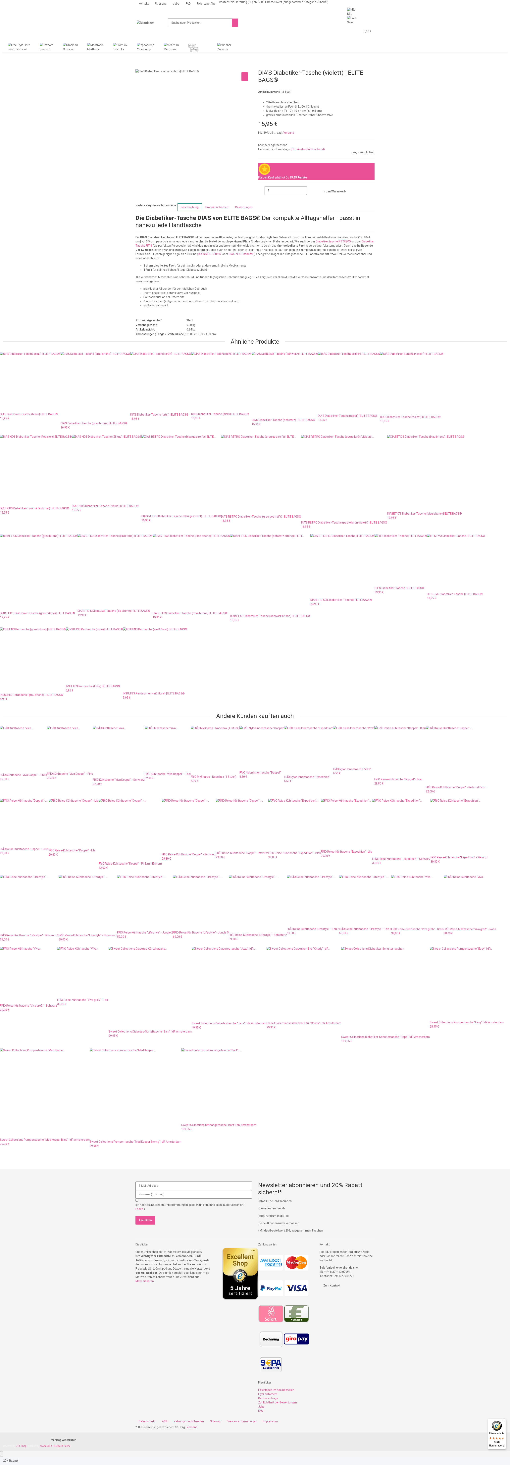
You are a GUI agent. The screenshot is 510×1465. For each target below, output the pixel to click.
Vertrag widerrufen (63, 1439)
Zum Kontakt (331, 1285)
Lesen (139, 1209)
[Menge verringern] (261, 190)
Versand (288, 132)
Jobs (176, 3)
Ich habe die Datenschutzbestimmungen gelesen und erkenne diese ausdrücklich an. (190, 1207)
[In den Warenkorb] (138, 67)
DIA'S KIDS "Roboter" (241, 254)
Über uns (161, 3)
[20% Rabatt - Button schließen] (25, 1460)
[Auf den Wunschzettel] (244, 76)
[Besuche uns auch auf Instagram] (323, 1301)
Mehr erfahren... (145, 1281)
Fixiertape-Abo (206, 3)
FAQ (188, 3)
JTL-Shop (21, 1446)
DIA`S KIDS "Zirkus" (210, 254)
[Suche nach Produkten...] (235, 23)
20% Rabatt (10, 1460)
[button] (350, 31)
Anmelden (145, 1220)
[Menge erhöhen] (310, 190)
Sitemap (215, 1421)
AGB (164, 1421)
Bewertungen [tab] (244, 207)
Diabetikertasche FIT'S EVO (333, 241)
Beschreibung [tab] (190, 207)
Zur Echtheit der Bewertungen (277, 1402)
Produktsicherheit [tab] (217, 207)
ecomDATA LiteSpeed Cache (55, 1446)
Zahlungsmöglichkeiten (189, 1421)
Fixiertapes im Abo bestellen (276, 1389)
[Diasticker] (145, 22)
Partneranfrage (268, 1398)
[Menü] (503, 1421)
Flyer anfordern (268, 1394)
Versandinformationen (242, 1421)
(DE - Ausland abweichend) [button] (308, 149)
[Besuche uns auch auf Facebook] (323, 1297)
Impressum (270, 1421)
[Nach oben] (1, 1453)
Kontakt (144, 3)
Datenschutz (147, 1421)
